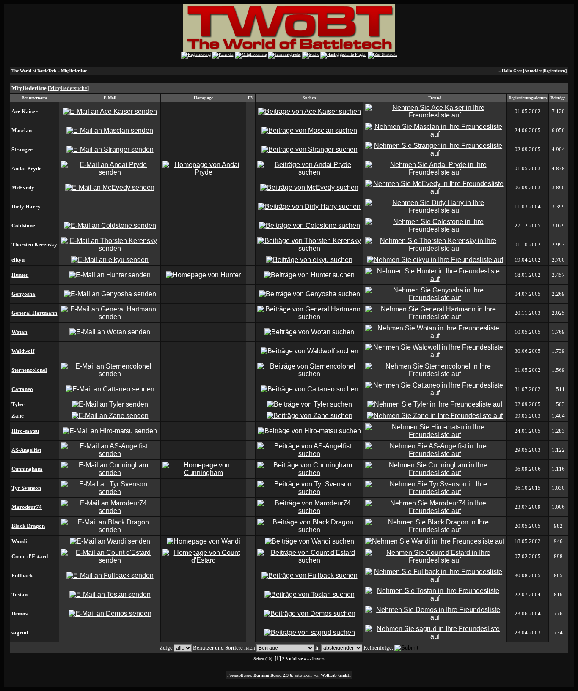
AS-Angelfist (26, 450)
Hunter (19, 275)
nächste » (297, 658)
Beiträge (557, 98)
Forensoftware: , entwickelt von (289, 675)
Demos (19, 613)
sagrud (19, 632)
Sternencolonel (29, 370)
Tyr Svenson (26, 488)
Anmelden (533, 70)
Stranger (22, 149)
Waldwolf (22, 351)
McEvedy (22, 187)
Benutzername (34, 98)
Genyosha (23, 294)
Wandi (19, 541)
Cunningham (26, 469)
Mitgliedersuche (68, 88)
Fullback (22, 575)
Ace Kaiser (24, 111)
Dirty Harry (26, 206)
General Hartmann (34, 313)
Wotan (19, 332)
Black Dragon (28, 526)
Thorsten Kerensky (34, 244)
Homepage (203, 98)
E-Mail (110, 98)
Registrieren (554, 70)
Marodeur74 (26, 507)
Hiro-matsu (25, 431)
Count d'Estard (29, 556)
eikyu (18, 260)
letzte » (318, 658)
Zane (17, 415)
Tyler (18, 404)
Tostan (19, 594)
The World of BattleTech (33, 70)
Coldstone (23, 225)
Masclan (21, 130)
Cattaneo (22, 389)
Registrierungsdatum (528, 98)
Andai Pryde (26, 168)
